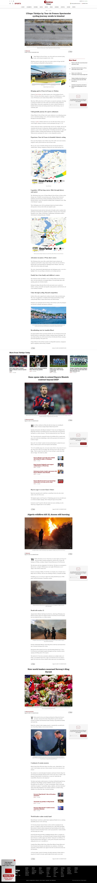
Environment (56, 872)
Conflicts (40, 873)
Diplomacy (27, 872)
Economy (48, 869)
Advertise (47, 880)
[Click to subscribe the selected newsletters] (83, 105)
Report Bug (53, 880)
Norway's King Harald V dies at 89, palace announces (45, 795)
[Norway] (60, 795)
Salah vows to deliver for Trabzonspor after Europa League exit (56, 370)
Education (55, 869)
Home (46, 10)
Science (55, 876)
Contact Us (37, 880)
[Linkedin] (19, 875)
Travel (55, 873)
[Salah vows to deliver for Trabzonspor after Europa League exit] (58, 361)
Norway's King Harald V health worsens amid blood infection (44, 808)
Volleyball (69, 872)
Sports (50, 10)
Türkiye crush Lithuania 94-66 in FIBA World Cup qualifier (38, 369)
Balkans (33, 873)
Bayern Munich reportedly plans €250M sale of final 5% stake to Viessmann (44, 458)
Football (68, 869)
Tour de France (38, 94)
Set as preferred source (76, 3)
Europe (33, 869)
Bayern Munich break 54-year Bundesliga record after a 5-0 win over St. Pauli (45, 481)
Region (35, 797)
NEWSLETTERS (85, 3)
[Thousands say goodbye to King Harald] (60, 801)
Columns (76, 869)
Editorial (75, 872)
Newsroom (28, 50)
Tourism (48, 873)
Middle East (34, 872)
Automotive (49, 876)
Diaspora (27, 873)
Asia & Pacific (41, 872)
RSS (50, 880)
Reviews (62, 876)
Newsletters (32, 880)
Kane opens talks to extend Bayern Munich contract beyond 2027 (17, 370)
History (62, 869)
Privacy (43, 880)
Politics (26, 869)
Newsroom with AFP (30, 419)
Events (62, 873)
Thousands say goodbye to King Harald (44, 801)
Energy (48, 872)
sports (18, 4)
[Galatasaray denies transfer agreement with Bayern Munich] (60, 472)
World (35, 810)
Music (62, 872)
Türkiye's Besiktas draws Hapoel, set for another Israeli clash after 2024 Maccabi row (78, 370)
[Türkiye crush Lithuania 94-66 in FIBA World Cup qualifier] (38, 361)
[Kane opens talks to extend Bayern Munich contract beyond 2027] (18, 361)
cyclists (37, 121)
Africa (40, 869)
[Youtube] (15, 875)
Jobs (41, 880)
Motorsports (69, 873)
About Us (28, 880)
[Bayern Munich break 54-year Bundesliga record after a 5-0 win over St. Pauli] (60, 481)
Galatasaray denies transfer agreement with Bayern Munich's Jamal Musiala (45, 472)
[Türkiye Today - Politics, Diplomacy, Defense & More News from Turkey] (48, 3)
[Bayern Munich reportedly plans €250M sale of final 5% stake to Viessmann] (60, 458)
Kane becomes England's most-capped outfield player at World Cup (43, 465)
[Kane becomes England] (60, 465)
